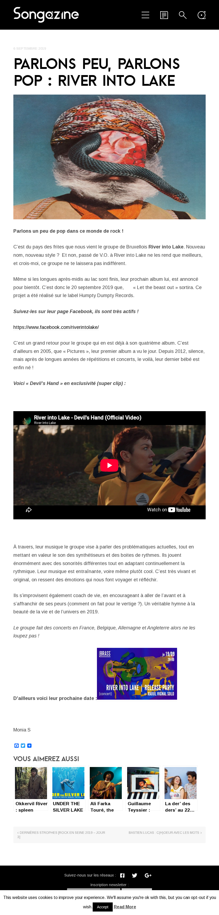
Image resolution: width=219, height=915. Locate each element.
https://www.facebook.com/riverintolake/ (56, 327)
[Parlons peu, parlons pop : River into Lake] (109, 157)
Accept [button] (102, 907)
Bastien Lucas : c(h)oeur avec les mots (164, 833)
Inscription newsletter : (109, 885)
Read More (125, 907)
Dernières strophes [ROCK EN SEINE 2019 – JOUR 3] (61, 835)
